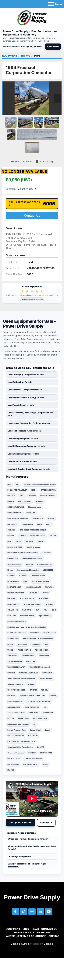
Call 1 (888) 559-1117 (32, 46)
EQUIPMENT (13, 928)
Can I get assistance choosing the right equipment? (27, 865)
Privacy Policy (24, 932)
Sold (26, 928)
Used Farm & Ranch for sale (21, 405)
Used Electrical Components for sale (25, 389)
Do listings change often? (20, 856)
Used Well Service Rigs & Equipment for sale (29, 469)
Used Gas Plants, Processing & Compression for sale (30, 414)
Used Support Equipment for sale (23, 454)
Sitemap (54, 936)
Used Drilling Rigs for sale (20, 382)
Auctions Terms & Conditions (26, 936)
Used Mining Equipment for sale (23, 438)
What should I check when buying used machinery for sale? (32, 847)
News (35, 928)
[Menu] (51, 4)
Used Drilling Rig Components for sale (26, 374)
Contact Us (53, 46)
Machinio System (20, 943)
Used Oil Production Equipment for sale (26, 446)
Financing (43, 932)
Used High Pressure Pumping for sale (25, 431)
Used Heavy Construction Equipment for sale (29, 423)
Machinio (48, 943)
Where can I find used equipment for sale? (28, 839)
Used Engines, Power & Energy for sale (26, 397)
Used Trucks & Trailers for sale (22, 461)
